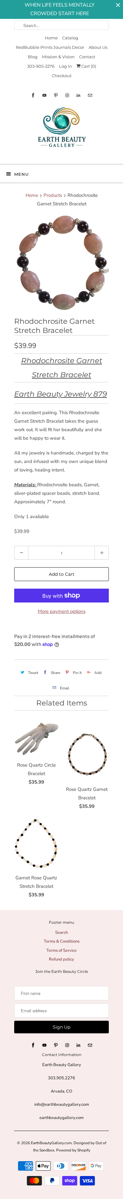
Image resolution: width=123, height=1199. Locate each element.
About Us (98, 47)
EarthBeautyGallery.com (51, 1142)
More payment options (61, 611)
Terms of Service (61, 950)
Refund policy (61, 959)
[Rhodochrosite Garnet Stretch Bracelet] (61, 263)
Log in (65, 66)
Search (61, 932)
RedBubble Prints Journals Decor (50, 47)
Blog (33, 56)
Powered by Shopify (73, 1150)
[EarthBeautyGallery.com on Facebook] (33, 95)
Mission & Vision (58, 56)
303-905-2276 (41, 66)
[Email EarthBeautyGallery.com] (90, 95)
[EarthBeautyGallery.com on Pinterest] (56, 95)
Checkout (62, 75)
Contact (87, 56)
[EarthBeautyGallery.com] (61, 132)
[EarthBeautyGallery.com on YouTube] (44, 95)
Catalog (70, 37)
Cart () (88, 66)
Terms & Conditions (61, 941)
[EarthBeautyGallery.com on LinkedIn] (78, 95)
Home (51, 37)
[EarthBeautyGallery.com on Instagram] (67, 95)
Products (53, 195)
